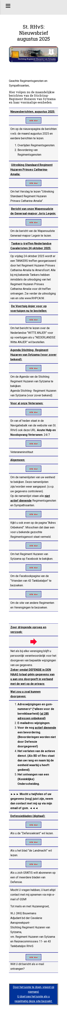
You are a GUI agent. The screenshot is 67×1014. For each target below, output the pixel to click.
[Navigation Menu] (61, 5)
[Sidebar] (8, 5)
